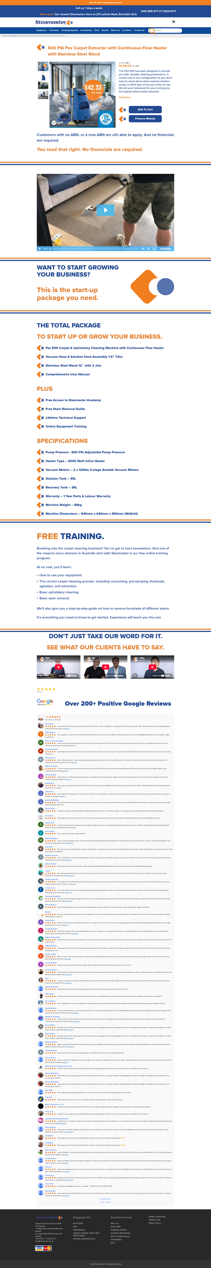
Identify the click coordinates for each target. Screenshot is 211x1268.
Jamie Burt (49, 792)
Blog (113, 1243)
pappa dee (49, 783)
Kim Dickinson (50, 905)
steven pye (49, 1175)
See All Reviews (105, 1199)
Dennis (48, 912)
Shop (8, 36)
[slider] (94, 248)
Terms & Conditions (156, 1217)
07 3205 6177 (167, 11)
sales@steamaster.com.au (44, 1241)
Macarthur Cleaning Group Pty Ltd (58, 1066)
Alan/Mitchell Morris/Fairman (56, 1119)
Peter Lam (49, 1112)
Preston (48, 1167)
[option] (43, 66)
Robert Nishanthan (52, 937)
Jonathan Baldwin (52, 800)
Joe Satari (49, 816)
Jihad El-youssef (51, 855)
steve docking (50, 963)
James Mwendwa (52, 1073)
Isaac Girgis (49, 831)
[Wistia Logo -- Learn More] (165, 248)
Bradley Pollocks (51, 879)
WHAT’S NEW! (116, 1227)
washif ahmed (50, 970)
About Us (114, 1223)
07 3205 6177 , (51, 1238)
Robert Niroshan (51, 987)
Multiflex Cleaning (52, 1017)
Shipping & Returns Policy (84, 1239)
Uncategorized (14, 36)
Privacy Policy (154, 1223)
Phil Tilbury (49, 994)
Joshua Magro (50, 775)
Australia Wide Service (120, 1233)
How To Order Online (120, 1236)
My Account (78, 1223)
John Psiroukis (50, 864)
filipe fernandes (51, 766)
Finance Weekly (145, 118)
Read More (124, 97)
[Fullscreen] (154, 248)
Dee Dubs (49, 847)
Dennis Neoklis (51, 1050)
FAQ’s (75, 1227)
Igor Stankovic (51, 1150)
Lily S (47, 978)
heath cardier (50, 954)
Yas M (47, 871)
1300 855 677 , (40, 1238)
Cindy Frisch (50, 920)
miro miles (49, 1184)
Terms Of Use (154, 1220)
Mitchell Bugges (51, 838)
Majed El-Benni (51, 946)
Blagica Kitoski (51, 1042)
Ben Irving (49, 724)
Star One (48, 1097)
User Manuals (79, 1230)
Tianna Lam (50, 888)
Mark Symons (50, 1127)
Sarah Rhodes (50, 1158)
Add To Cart (145, 109)
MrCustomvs (50, 758)
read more (65, 729)
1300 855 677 (149, 11)
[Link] (54, 22)
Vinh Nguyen (50, 732)
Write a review (105, 1202)
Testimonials (116, 1239)
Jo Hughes (49, 1136)
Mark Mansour (51, 1008)
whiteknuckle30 (51, 749)
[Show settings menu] (148, 248)
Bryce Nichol (50, 1025)
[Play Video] (40, 248)
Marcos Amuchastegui (54, 741)
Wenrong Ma (50, 1191)
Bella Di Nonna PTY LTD (54, 1104)
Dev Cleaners (50, 1001)
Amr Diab (48, 1090)
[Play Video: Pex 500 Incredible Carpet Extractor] (106, 210)
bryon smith (50, 808)
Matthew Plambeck (53, 896)
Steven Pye (49, 823)
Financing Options (118, 1230)
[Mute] (143, 248)
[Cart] (173, 22)
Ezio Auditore (50, 1058)
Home (4, 36)
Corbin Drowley (51, 929)
